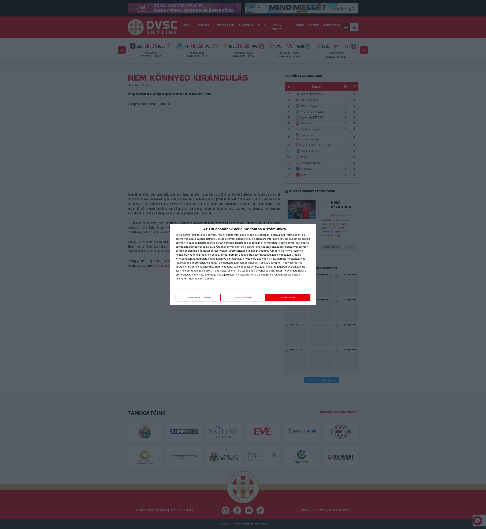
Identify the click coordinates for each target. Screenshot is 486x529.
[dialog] (243, 264)
